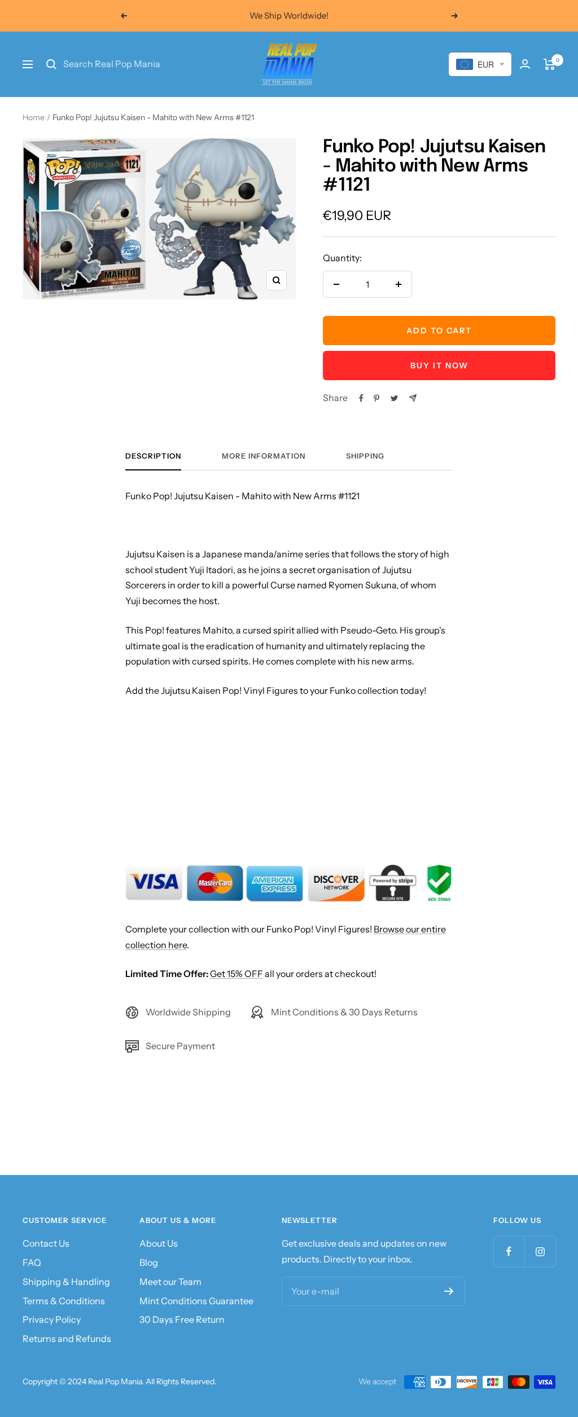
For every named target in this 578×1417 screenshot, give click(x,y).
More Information (263, 455)
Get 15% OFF (236, 973)
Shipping (365, 455)
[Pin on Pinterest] (376, 398)
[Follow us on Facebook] (508, 1251)
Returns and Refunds (67, 1338)
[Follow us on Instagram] (539, 1251)
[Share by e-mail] (413, 398)
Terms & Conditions (64, 1300)
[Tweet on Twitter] (394, 398)
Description (153, 455)
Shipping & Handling (66, 1281)
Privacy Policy (52, 1319)
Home (34, 117)
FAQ (32, 1262)
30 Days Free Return (182, 1319)
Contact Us (46, 1243)
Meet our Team (170, 1281)
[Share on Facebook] (361, 398)
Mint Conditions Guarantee (196, 1300)
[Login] (525, 64)
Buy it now (439, 365)
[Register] (449, 1291)
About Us (158, 1243)
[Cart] (549, 64)
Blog (148, 1262)
